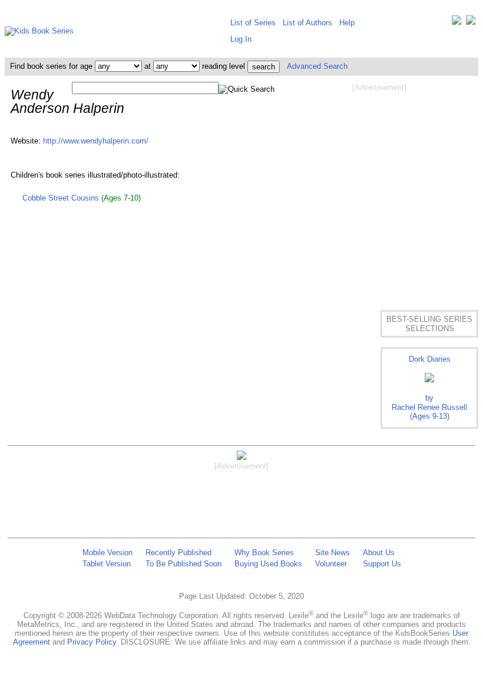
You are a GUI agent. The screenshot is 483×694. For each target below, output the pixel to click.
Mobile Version (107, 552)
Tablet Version (106, 563)
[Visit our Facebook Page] (470, 22)
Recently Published (178, 552)
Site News (332, 552)
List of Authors (307, 22)
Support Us (382, 563)
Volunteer (331, 563)
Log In (241, 39)
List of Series (253, 22)
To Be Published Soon (183, 563)
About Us (379, 552)
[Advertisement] (379, 187)
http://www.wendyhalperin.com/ (95, 140)
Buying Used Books (268, 563)
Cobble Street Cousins (60, 197)
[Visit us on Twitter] (456, 22)
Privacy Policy (91, 642)
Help (347, 22)
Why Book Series (264, 552)
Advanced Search (317, 66)
